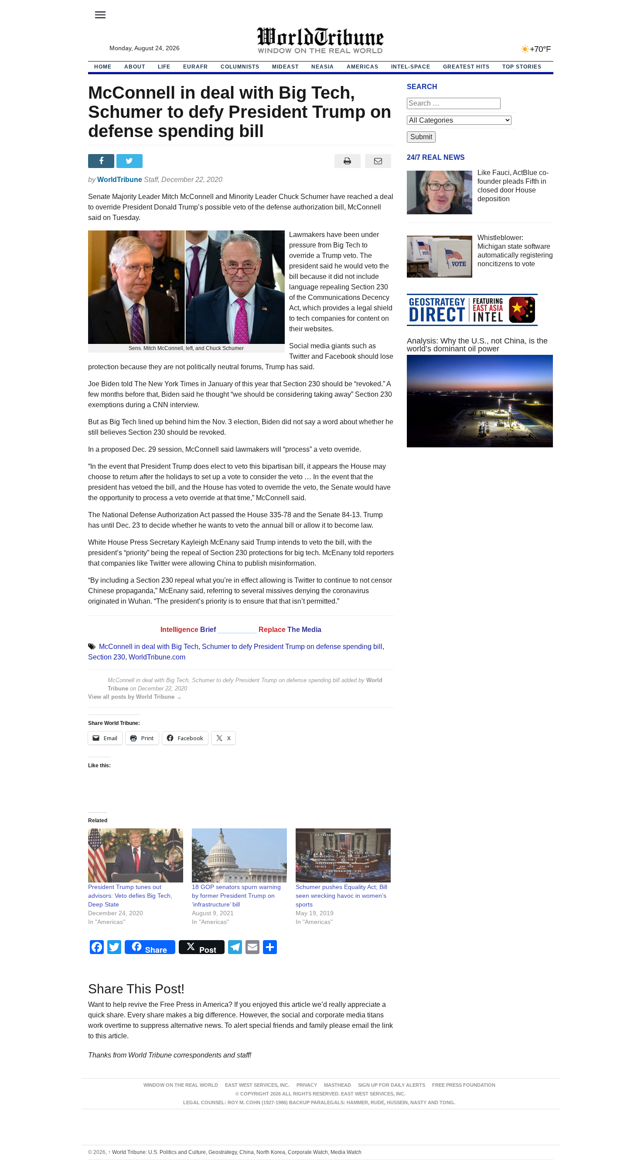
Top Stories (522, 67)
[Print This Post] (347, 161)
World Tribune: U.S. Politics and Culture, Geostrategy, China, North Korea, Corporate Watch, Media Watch (234, 1152)
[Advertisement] (480, 537)
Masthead (337, 1085)
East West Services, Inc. (257, 1085)
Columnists (240, 67)
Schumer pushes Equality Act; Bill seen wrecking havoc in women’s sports (341, 895)
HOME (103, 67)
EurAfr (195, 67)
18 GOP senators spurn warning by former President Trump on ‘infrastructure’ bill (236, 895)
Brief (209, 629)
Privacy (307, 1085)
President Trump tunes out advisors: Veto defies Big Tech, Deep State (130, 895)
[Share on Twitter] (130, 161)
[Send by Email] (378, 161)
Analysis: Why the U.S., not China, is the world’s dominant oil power (477, 344)
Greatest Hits (466, 67)
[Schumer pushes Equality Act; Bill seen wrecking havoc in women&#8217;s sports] (343, 855)
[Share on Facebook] (102, 161)
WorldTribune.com (157, 657)
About (134, 67)
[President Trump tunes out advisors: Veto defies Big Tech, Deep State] (135, 855)
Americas (362, 67)
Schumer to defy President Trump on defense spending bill (292, 646)
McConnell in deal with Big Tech (148, 646)
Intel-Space (410, 67)
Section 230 (106, 657)
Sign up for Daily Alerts (391, 1085)
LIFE (164, 67)
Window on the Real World (180, 1085)
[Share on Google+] (159, 161)
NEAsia (322, 67)
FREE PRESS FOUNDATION (463, 1085)
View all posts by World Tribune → (135, 697)
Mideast (285, 67)
